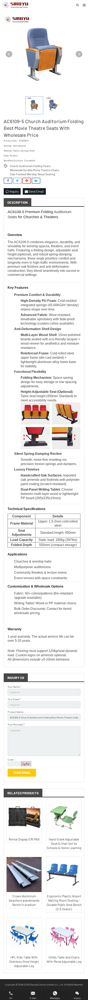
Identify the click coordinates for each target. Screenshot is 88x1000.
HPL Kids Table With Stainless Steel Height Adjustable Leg (24, 961)
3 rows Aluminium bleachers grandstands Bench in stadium (24, 900)
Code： (12, 759)
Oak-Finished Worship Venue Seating (32, 174)
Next (79, 54)
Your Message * (16, 724)
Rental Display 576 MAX (24, 839)
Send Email (36, 191)
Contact (52, 608)
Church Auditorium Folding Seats (30, 166)
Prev (9, 54)
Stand (63, 396)
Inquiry (14, 191)
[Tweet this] (17, 181)
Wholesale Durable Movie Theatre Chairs (34, 170)
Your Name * (14, 686)
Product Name (16, 711)
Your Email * (14, 699)
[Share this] (8, 181)
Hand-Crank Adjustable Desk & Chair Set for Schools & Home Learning (64, 843)
